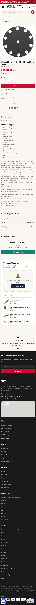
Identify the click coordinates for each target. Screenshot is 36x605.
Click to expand (28, 55)
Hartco (3, 549)
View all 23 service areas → (9, 520)
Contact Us (4, 448)
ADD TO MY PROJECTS (9, 89)
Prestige (3, 562)
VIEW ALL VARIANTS (7, 206)
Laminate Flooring (6, 428)
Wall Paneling (5, 435)
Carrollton (4, 500)
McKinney (4, 516)
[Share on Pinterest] (17, 108)
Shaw (2, 532)
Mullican (3, 545)
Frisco (3, 507)
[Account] (29, 7)
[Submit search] (33, 12)
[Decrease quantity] (3, 81)
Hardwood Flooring (6, 425)
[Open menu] (3, 7)
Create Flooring (5, 575)
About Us (4, 471)
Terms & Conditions (6, 484)
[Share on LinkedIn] (15, 108)
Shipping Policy (5, 451)
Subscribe (18, 371)
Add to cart (19, 86)
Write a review (18, 252)
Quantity (3, 77)
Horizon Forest (5, 565)
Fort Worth (4, 513)
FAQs (2, 458)
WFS (2, 571)
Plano (2, 510)
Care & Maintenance (7, 461)
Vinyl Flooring (5, 431)
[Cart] (33, 7)
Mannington (4, 542)
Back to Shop (6, 21)
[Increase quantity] (15, 81)
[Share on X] (12, 108)
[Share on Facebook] (9, 108)
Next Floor (4, 558)
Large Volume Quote (18, 103)
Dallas (3, 503)
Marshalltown (6, 66)
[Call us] (34, 2)
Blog (2, 478)
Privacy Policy (5, 487)
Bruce (3, 539)
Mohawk (3, 536)
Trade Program (5, 481)
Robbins (3, 552)
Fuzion (3, 555)
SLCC (3, 578)
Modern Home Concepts (8, 568)
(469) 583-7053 (8, 394)
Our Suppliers (5, 474)
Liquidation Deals (6, 438)
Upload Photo (19, 286)
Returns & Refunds (6, 455)
